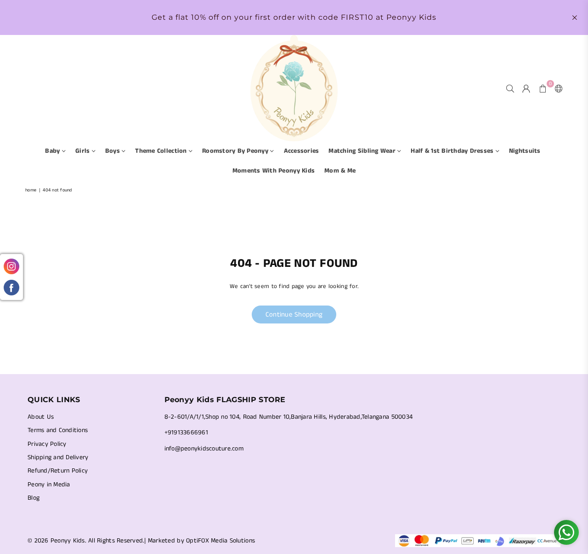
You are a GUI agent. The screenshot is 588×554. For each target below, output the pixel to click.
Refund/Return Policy (58, 470)
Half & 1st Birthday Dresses (453, 151)
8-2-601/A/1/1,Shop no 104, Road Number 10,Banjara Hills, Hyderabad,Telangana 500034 (288, 416)
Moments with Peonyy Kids (273, 170)
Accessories (301, 151)
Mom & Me (340, 170)
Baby (53, 151)
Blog (34, 497)
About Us (41, 416)
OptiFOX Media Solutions (220, 540)
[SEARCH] (510, 88)
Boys (113, 151)
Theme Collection (161, 151)
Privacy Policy (47, 444)
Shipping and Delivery (58, 457)
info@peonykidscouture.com (204, 448)
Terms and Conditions (58, 430)
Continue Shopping (294, 314)
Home (30, 190)
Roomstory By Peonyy (236, 151)
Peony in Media (49, 484)
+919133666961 (186, 432)
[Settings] (557, 88)
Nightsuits (525, 151)
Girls (83, 151)
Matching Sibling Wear (362, 151)
